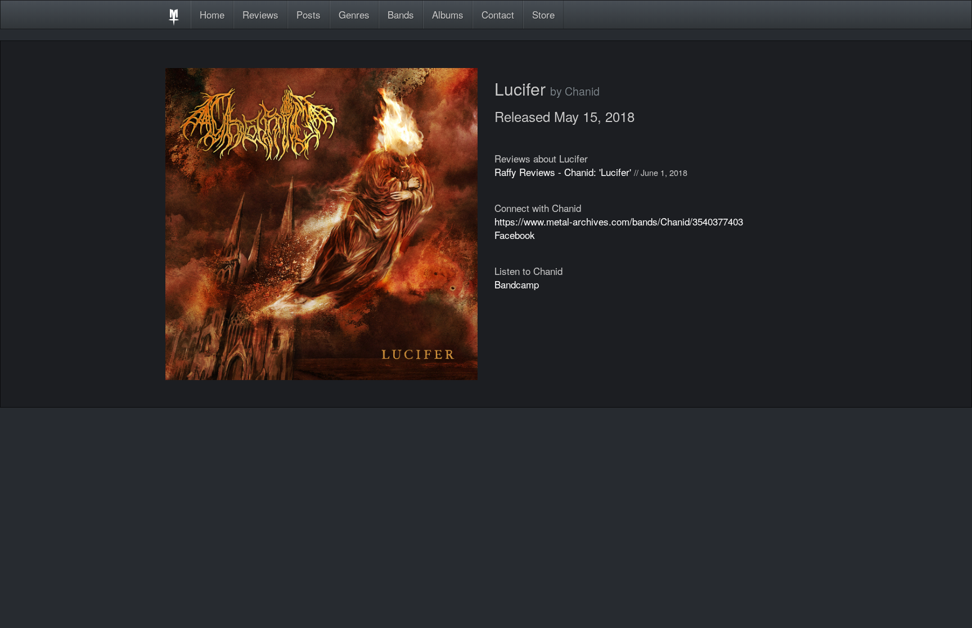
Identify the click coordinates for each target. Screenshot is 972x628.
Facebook (514, 235)
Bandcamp (516, 284)
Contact (498, 14)
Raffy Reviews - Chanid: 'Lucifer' (562, 172)
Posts (308, 14)
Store (543, 14)
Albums (448, 14)
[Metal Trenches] (174, 15)
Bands (401, 14)
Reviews (260, 14)
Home (212, 14)
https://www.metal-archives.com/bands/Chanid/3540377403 (618, 221)
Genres (354, 14)
